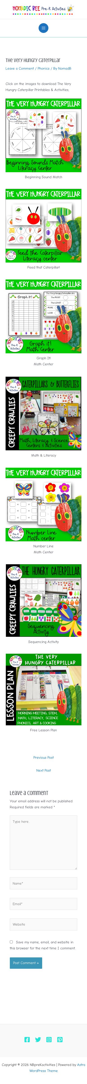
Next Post (43, 770)
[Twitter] (38, 1040)
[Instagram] (49, 1040)
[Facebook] (27, 1040)
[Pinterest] (60, 1040)
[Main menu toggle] (44, 28)
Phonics (44, 68)
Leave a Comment (20, 68)
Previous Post (43, 757)
